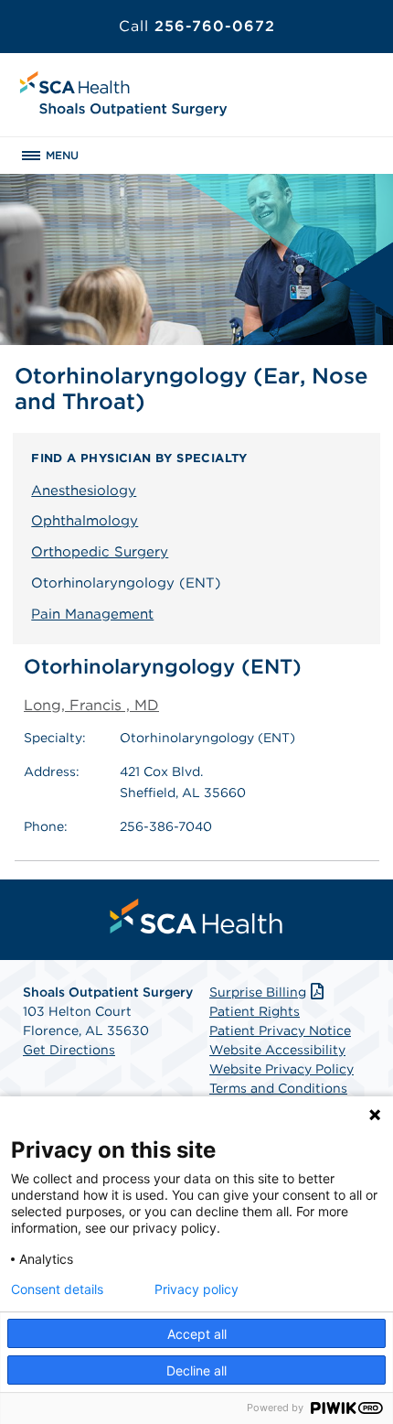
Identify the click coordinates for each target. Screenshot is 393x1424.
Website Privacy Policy (281, 1069)
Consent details (57, 1289)
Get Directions (69, 1049)
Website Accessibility (277, 1049)
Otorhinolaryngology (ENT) (126, 583)
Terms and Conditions (278, 1088)
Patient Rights (254, 1011)
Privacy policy (196, 1289)
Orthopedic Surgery (99, 552)
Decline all (196, 1370)
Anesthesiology (83, 490)
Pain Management (92, 614)
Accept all (197, 1334)
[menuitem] (196, 916)
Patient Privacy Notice (280, 1030)
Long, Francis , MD (91, 705)
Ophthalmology (84, 520)
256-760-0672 (197, 26)
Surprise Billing (257, 992)
